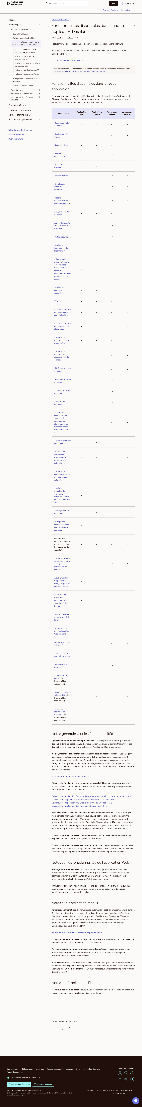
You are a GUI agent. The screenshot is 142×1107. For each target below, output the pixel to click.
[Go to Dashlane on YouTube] (120, 1079)
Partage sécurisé (61, 237)
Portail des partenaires (16, 1072)
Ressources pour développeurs (60, 1069)
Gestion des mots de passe (61, 124)
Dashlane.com (13, 1069)
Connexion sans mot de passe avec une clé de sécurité (62, 326)
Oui (57, 1027)
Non (70, 1027)
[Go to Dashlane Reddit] (126, 1073)
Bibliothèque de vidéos (18, 130)
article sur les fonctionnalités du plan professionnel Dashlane (78, 71)
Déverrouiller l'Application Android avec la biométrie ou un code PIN (83, 799)
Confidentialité (113, 1090)
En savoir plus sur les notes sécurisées (69, 776)
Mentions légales (127, 1090)
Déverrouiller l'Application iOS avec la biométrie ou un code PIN (81, 803)
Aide (113, 3)
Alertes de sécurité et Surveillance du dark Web (62, 226)
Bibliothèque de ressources (33, 1069)
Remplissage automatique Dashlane (59, 187)
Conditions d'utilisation (96, 1090)
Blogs (78, 1069)
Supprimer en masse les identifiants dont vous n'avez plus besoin (60, 600)
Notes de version (16, 134)
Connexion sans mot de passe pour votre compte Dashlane (62, 312)
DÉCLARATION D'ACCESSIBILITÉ (124, 1093)
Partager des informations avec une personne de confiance (61, 526)
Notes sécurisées (61, 145)
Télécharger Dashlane (43, 1084)
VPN (56, 301)
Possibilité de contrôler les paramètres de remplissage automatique (60, 457)
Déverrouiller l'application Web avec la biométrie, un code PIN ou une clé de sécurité (90, 796)
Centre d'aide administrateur (117, 10)
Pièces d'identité (61, 176)
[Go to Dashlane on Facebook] (132, 1079)
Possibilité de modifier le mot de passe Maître (61, 340)
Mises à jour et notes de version (66, 60)
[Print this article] (133, 26)
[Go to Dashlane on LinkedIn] (120, 1073)
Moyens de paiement (59, 165)
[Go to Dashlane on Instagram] (126, 1079)
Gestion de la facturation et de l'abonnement (61, 248)
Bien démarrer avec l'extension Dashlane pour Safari (76, 932)
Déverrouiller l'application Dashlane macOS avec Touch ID (78, 806)
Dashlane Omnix (15, 139)
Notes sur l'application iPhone (27, 74)
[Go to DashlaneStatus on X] (132, 1073)
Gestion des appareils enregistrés (59, 290)
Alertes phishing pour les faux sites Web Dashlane (61, 631)
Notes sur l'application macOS (27, 70)
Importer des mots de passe (62, 391)
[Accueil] (15, 3)
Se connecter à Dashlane (19, 1084)
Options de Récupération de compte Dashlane (61, 200)
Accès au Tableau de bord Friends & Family (61, 617)
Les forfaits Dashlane (92, 1069)
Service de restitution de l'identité (59, 712)
